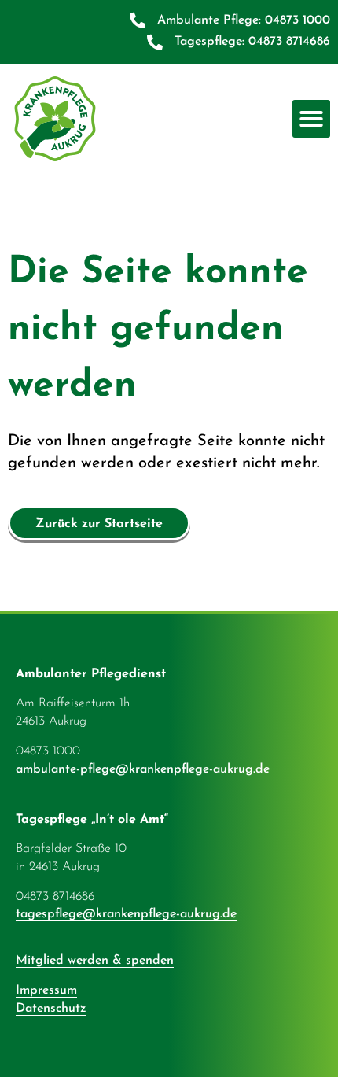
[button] (311, 119)
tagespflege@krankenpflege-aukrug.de (126, 914)
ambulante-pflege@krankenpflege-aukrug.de (143, 769)
